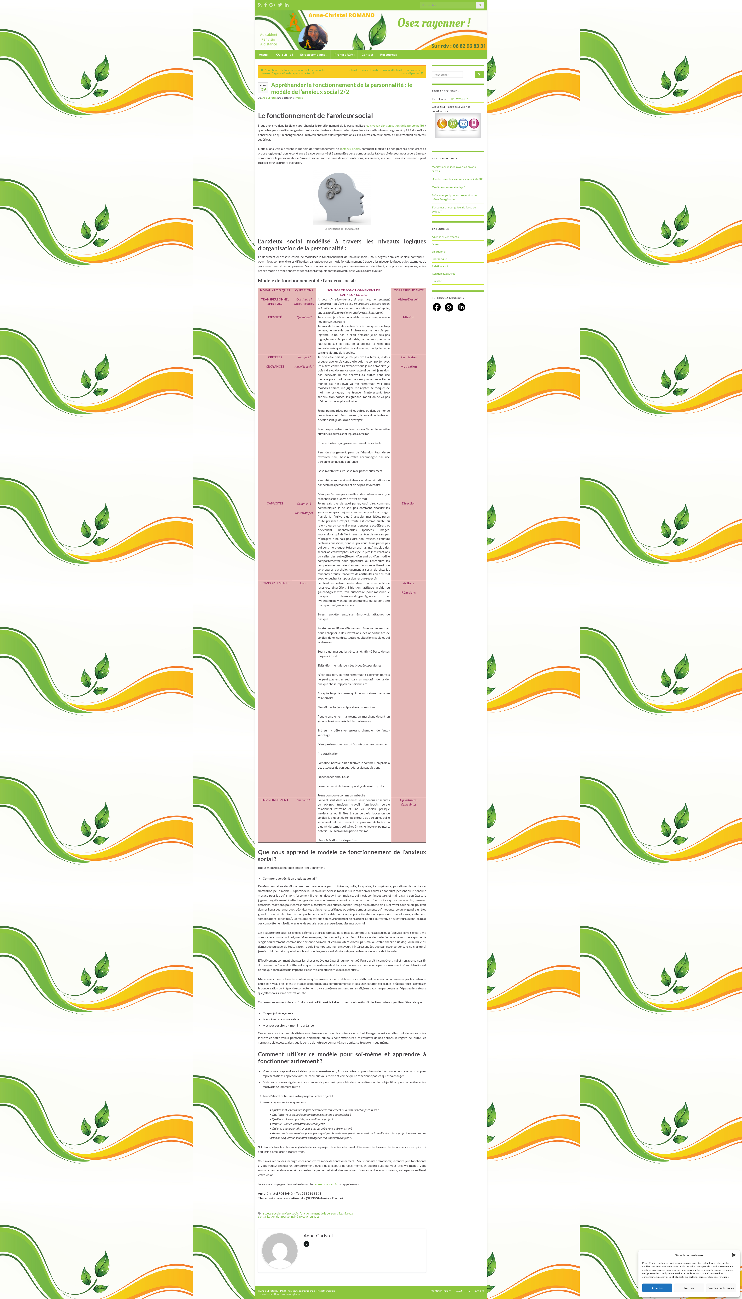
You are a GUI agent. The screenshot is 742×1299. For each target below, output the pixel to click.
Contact (367, 54)
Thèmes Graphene (290, 1294)
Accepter (657, 1288)
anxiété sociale (271, 1213)
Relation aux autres (443, 273)
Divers (436, 244)
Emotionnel (439, 251)
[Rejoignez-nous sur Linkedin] (287, 4)
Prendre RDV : (344, 54)
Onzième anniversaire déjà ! (448, 187)
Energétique (439, 258)
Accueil (263, 54)
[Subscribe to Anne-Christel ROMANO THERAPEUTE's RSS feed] (260, 4)
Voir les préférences (721, 1288)
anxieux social (350, 148)
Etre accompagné (313, 54)
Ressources (388, 54)
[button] (734, 1255)
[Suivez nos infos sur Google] (272, 4)
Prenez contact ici (326, 1184)
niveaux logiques (309, 1216)
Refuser (689, 1288)
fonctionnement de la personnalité (321, 1213)
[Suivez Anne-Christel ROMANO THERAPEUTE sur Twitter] (280, 4)
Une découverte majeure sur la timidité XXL (458, 179)
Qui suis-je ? (284, 54)
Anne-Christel (268, 97)
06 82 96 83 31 (460, 99)
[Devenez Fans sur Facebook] (265, 4)
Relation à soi (440, 266)
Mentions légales (441, 1290)
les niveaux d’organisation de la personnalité (395, 125)
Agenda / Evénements (445, 236)
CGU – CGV (463, 1290)
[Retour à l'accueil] (371, 30)
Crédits (479, 1290)
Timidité (298, 97)
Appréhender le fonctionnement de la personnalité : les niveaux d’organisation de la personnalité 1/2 (296, 71)
